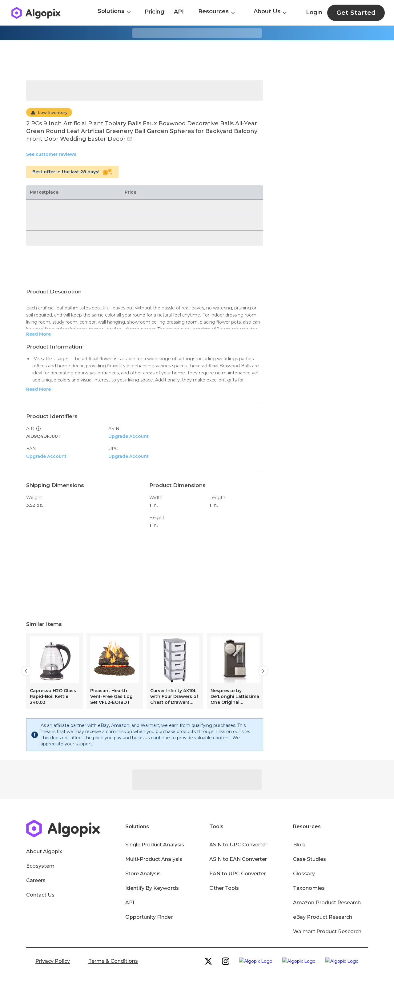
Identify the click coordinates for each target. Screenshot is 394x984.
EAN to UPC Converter (237, 874)
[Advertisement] (197, 60)
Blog (299, 845)
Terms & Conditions (113, 961)
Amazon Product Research (327, 902)
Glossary (304, 874)
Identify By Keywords (152, 888)
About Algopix (44, 851)
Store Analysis (143, 874)
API (179, 11)
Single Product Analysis (154, 845)
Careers (36, 880)
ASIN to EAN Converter (238, 859)
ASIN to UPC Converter (238, 845)
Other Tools (224, 888)
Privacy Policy (52, 961)
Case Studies (309, 859)
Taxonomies (308, 888)
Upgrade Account (128, 436)
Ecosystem (40, 866)
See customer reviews (51, 154)
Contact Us (40, 895)
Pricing (154, 11)
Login (314, 12)
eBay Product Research (322, 917)
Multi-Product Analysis (153, 859)
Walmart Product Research (327, 931)
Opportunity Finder (149, 917)
